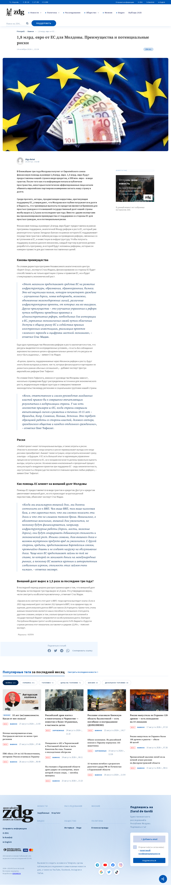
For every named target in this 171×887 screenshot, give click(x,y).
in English (161, 2)
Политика (52, 12)
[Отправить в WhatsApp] (68, 651)
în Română (150, 2)
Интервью (69, 827)
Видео (121, 12)
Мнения (108, 12)
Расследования (72, 12)
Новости (34, 12)
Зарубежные (58, 730)
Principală (21, 31)
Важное (31, 31)
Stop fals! (55, 813)
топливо (47, 683)
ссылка (122, 201)
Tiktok (117, 872)
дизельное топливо (116, 683)
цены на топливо (71, 683)
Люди (78, 827)
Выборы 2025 (135, 12)
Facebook (113, 865)
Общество (91, 12)
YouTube (105, 865)
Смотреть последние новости (82, 672)
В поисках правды (100, 827)
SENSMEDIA (16, 873)
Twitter (109, 872)
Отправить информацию (125, 2)
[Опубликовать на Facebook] (49, 651)
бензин (93, 683)
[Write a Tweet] (56, 651)
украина (29, 683)
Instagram (120, 865)
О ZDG (140, 2)
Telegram (97, 865)
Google (101, 872)
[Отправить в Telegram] (62, 651)
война (11, 683)
